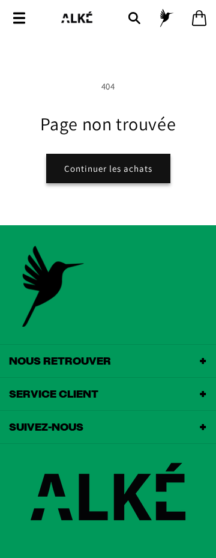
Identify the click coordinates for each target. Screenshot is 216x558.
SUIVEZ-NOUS (108, 427)
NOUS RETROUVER (108, 361)
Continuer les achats (108, 168)
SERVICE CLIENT (108, 394)
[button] (19, 18)
